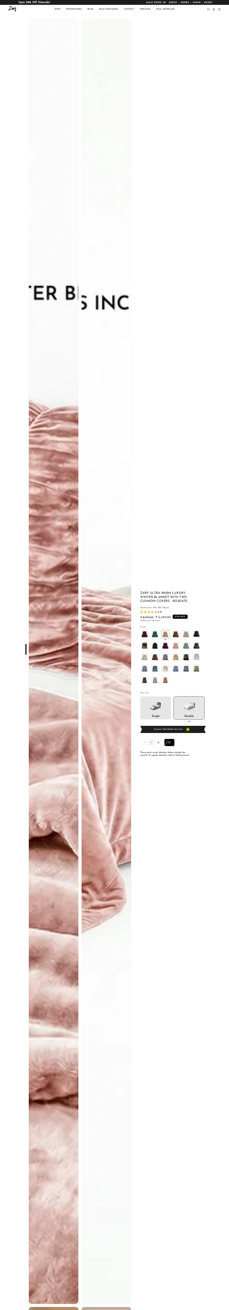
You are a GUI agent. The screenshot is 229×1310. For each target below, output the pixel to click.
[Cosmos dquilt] (186, 657)
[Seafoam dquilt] (186, 646)
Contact (129, 9)
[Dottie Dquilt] (165, 668)
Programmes (74, 9)
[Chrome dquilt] (144, 657)
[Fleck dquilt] (144, 668)
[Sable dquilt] (196, 646)
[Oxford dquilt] (165, 657)
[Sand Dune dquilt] (165, 680)
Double (189, 716)
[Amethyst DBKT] (144, 634)
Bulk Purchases (108, 9)
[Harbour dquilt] (176, 668)
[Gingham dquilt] (155, 668)
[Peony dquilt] (176, 646)
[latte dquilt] (196, 657)
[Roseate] (165, 634)
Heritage (145, 9)
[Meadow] (155, 634)
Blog (90, 9)
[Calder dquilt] (186, 668)
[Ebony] (196, 634)
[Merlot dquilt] (165, 646)
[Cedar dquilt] (155, 657)
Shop (57, 9)
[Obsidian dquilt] (144, 680)
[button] (208, 9)
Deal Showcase (165, 9)
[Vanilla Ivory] (144, 646)
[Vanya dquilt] (196, 668)
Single (156, 716)
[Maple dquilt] (176, 657)
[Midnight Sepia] (155, 646)
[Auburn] (176, 634)
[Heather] (186, 634)
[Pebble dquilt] (155, 680)
